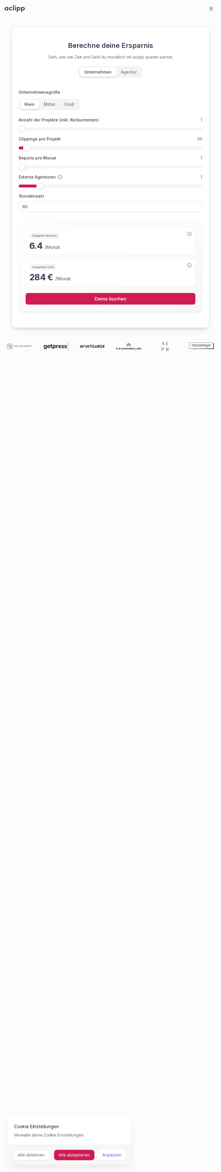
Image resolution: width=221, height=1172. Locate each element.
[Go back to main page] (15, 9)
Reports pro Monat (37, 157)
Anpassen (111, 1155)
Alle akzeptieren (74, 1155)
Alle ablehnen (31, 1155)
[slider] (22, 128)
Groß (69, 104)
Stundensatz (31, 196)
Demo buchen (110, 299)
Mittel (49, 104)
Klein (29, 104)
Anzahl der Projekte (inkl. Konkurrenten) (59, 119)
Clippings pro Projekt (40, 138)
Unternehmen (98, 72)
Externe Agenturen (37, 176)
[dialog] (69, 1140)
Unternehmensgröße (39, 92)
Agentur (129, 72)
